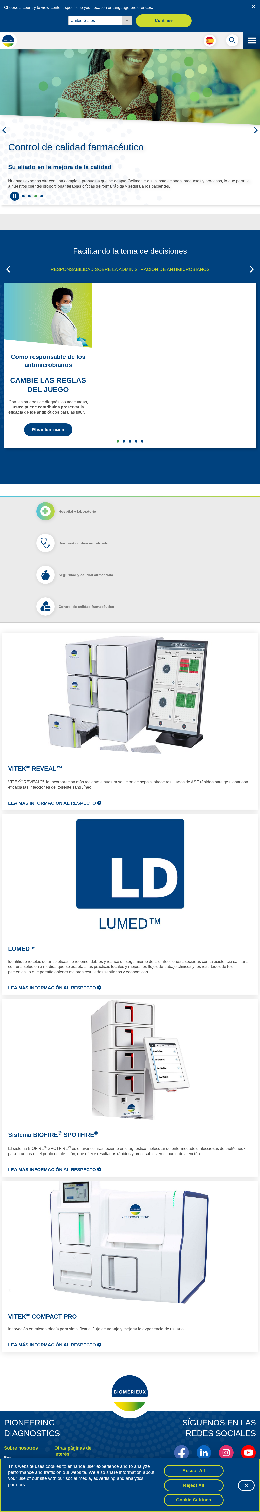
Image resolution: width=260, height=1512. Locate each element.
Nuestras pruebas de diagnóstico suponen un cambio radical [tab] (29, 211)
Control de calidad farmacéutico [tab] (35, 211)
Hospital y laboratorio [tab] (77, 526)
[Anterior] (4, 137)
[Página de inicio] (8, 40)
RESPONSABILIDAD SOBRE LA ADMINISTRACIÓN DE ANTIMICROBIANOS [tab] (130, 284)
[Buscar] (232, 41)
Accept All (193, 1470)
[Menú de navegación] (251, 40)
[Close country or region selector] (253, 6)
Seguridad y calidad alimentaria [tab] (41, 211)
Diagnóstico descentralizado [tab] (83, 557)
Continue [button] (164, 20)
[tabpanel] (130, 1007)
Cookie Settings (194, 1499)
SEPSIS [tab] (124, 456)
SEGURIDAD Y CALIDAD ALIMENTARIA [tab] (130, 456)
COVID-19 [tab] (142, 456)
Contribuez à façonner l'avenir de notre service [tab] (23, 211)
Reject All (193, 1485)
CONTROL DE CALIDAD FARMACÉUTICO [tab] (136, 456)
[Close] (246, 1485)
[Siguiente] (256, 137)
